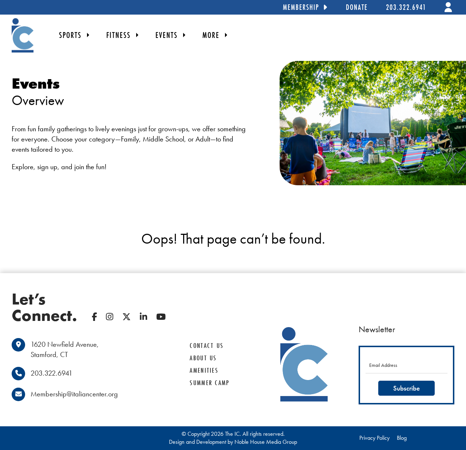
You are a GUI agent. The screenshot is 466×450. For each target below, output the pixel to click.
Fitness (118, 35)
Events (166, 35)
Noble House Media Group (265, 441)
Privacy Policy (374, 437)
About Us (203, 358)
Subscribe (406, 388)
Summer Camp (209, 383)
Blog (402, 437)
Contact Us (207, 345)
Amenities (204, 370)
